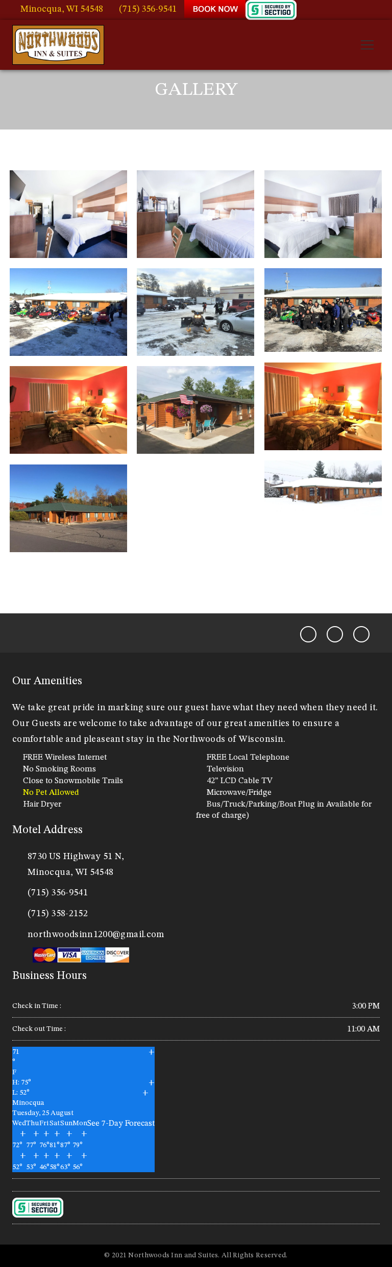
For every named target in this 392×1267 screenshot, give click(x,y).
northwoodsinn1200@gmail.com (96, 934)
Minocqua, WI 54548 (61, 9)
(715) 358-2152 (58, 913)
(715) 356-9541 (148, 9)
